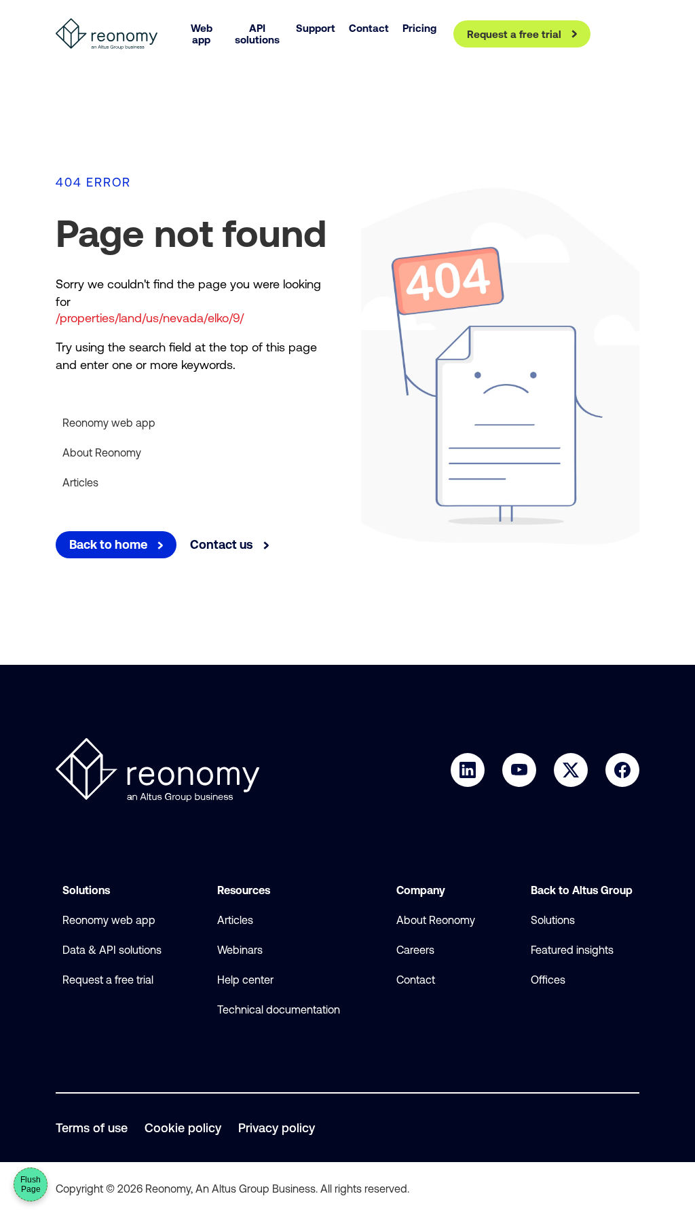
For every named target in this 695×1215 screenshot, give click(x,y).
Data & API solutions (112, 950)
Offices (548, 979)
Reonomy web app (108, 423)
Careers (415, 950)
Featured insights (572, 950)
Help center (245, 979)
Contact (415, 979)
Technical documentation (278, 1009)
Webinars (240, 950)
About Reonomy (101, 452)
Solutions (553, 920)
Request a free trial (107, 979)
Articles (80, 482)
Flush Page (30, 1184)
